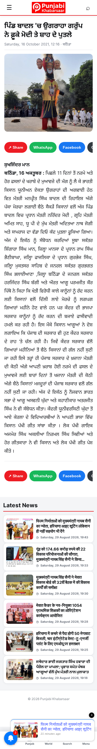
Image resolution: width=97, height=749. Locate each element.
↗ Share (15, 147)
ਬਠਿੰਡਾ (67, 44)
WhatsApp (43, 147)
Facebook (72, 147)
